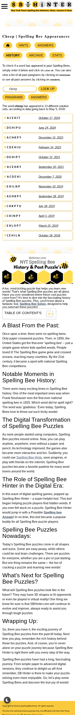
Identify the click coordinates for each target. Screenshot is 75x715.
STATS (57, 55)
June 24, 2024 (47, 127)
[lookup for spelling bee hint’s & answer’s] (7, 45)
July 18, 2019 (47, 206)
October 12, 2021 (49, 157)
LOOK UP (48, 88)
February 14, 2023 (50, 147)
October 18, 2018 (49, 235)
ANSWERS (45, 45)
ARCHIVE (36, 55)
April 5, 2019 (46, 216)
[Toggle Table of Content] (47, 314)
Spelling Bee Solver (33, 303)
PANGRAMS (14, 97)
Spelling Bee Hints (29, 457)
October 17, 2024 (49, 118)
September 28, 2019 (51, 196)
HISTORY (13, 55)
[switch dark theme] (7, 700)
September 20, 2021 (51, 167)
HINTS (23, 45)
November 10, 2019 (51, 186)
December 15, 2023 (51, 137)
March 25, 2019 (48, 225)
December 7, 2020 (50, 176)
